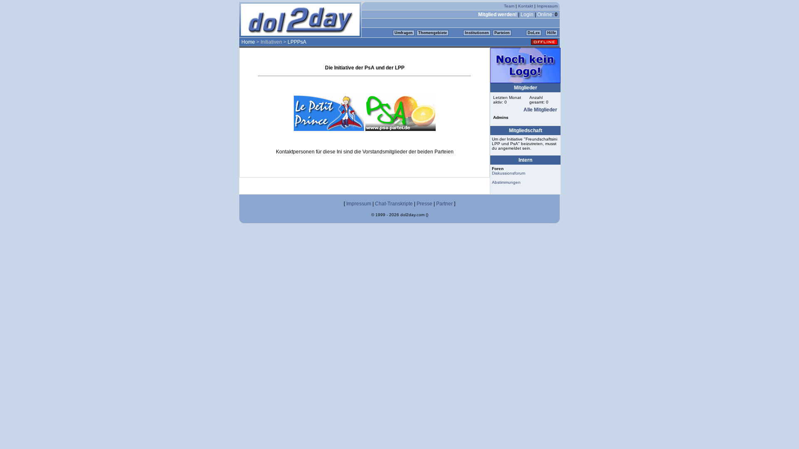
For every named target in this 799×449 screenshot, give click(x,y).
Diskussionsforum (508, 173)
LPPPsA (297, 42)
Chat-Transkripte (394, 204)
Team (509, 6)
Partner (444, 204)
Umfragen (404, 33)
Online (544, 14)
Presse (424, 204)
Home (248, 42)
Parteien (502, 33)
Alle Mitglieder (540, 110)
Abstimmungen (506, 182)
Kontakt (525, 6)
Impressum (547, 6)
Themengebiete (432, 33)
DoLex (534, 33)
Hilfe (551, 33)
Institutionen (477, 33)
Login (527, 14)
